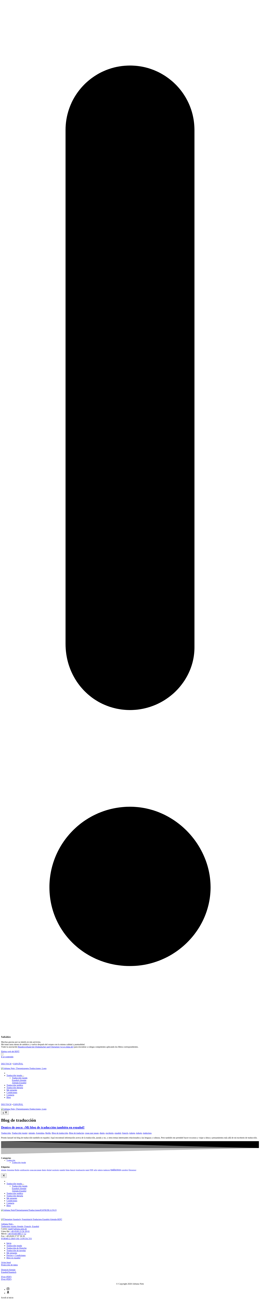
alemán (32, 1133)
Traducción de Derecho (16, 1248)
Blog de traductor (76, 1133)
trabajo (139, 1133)
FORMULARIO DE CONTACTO (16, 1238)
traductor (106, 1170)
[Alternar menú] (23, 1076)
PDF (91, 1170)
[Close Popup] (2, 1054)
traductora (147, 1133)
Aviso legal (6, 1262)
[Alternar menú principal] (5, 1112)
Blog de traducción (60, 1133)
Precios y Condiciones (16, 1255)
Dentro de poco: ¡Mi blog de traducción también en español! (42, 1127)
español (118, 1133)
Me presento (11, 1253)
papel (87, 1170)
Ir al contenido (7, 1057)
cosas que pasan (92, 1133)
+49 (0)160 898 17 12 (16, 1234)
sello (95, 1170)
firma (68, 1170)
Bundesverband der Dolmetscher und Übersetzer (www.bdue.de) (46, 1047)
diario (102, 1133)
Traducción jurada (19, 1133)
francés (125, 1133)
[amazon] (7, 1293)
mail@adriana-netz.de (17, 1229)
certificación (24, 1170)
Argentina (40, 1133)
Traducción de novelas (16, 1250)
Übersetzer (132, 1170)
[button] (130, 1277)
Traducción (6, 1133)
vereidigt (124, 1170)
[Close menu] (3, 1175)
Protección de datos (9, 1265)
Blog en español (13, 1258)
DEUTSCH (6, 1064)
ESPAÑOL (18, 1064)
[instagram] (7, 1289)
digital (49, 1170)
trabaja (132, 1133)
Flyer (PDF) (6, 1279)
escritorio (109, 1133)
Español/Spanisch (8, 1272)
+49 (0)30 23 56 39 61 (20, 1231)
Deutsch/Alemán (8, 1270)
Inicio (8, 1243)
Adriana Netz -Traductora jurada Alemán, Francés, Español (20, 1225)
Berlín (48, 1133)
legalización (80, 1170)
